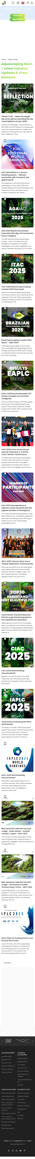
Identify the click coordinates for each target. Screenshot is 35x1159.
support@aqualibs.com (17, 1144)
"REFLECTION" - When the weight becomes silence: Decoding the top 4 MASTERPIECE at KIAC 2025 (17, 119)
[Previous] (2, 1041)
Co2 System (21, 1065)
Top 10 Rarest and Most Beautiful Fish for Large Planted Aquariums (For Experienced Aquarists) (16, 617)
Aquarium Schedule (24, 1106)
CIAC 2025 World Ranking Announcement (12, 671)
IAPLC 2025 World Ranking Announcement (13, 776)
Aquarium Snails (6, 1072)
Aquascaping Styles (7, 1096)
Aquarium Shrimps (7, 1069)
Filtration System (23, 1058)
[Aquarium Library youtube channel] (21, 1151)
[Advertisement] (17, 38)
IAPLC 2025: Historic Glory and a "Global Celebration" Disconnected (17, 562)
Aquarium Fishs (6, 1060)
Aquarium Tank (22, 1068)
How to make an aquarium (6, 1109)
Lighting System (22, 1062)
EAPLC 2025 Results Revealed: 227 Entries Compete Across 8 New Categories (16, 396)
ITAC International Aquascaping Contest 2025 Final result (16, 287)
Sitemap (20, 1118)
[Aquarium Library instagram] (17, 1151)
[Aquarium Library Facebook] (10, 1151)
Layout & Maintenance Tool (25, 1081)
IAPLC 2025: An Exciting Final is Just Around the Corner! (17, 939)
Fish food (20, 1085)
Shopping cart (22, 1109)
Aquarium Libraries (4, 3)
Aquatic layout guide (8, 1099)
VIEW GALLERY (17, 19)
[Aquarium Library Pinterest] (25, 1151)
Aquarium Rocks (6, 1063)
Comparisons (22, 1103)
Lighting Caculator (23, 1096)
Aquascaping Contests (8, 1113)
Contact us (21, 1115)
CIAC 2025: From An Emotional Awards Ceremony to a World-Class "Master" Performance (15, 452)
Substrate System (23, 1071)
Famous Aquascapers (8, 1122)
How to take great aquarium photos (7, 1104)
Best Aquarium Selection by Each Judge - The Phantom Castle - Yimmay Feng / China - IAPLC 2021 (16, 884)
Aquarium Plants (6, 1056)
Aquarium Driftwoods (8, 1066)
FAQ (19, 1112)
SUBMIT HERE (17, 16)
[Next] (32, 1041)
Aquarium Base (6, 1125)
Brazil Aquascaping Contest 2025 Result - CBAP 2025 (16, 341)
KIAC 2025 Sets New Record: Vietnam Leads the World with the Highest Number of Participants (16, 508)
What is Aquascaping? (8, 1093)
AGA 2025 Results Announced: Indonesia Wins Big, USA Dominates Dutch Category (17, 233)
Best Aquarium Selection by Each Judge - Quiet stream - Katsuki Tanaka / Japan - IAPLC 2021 (16, 831)
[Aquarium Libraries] (17, 1136)
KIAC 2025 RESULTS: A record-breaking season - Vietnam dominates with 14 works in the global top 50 (15, 176)
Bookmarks (21, 1099)
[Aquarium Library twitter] (14, 1151)
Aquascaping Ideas (7, 1128)
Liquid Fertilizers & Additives (23, 1075)
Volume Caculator (23, 1093)
